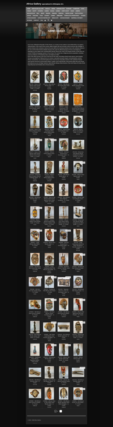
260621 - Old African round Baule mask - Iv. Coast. (35, 108)
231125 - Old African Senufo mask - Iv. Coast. (35, 381)
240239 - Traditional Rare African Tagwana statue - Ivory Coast (35, 359)
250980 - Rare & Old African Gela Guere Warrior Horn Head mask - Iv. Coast (49, 199)
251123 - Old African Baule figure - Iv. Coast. (63, 176)
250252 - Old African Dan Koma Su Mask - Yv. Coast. (78, 268)
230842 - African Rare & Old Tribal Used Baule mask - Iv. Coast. (49, 403)
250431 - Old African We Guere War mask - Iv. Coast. (35, 268)
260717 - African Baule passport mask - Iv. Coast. (78, 85)
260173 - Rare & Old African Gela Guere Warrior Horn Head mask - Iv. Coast (35, 154)
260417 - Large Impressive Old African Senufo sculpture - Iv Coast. (63, 109)
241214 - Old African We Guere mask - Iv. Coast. (78, 291)
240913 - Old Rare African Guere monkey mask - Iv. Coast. (49, 314)
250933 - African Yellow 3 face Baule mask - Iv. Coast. (34, 221)
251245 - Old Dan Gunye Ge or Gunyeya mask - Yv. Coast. (63, 154)
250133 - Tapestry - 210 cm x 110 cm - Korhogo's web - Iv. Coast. (63, 291)
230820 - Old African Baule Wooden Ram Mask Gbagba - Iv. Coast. (63, 403)
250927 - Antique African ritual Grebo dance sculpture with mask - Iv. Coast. (49, 222)
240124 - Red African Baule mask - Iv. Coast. (49, 359)
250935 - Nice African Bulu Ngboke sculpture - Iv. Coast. (64, 199)
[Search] (48, 20)
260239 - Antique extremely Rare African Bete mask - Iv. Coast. (49, 131)
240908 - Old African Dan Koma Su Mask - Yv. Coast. (64, 313)
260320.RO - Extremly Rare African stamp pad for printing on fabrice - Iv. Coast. (78, 109)
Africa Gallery (45, 3)
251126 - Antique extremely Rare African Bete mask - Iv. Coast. (49, 177)
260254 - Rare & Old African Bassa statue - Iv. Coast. (35, 131)
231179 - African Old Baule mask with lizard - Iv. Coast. (63, 359)
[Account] (45, 20)
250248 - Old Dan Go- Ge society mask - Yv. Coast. (35, 291)
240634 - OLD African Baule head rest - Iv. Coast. (64, 336)
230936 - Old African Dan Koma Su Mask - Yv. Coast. (35, 402)
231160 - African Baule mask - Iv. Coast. (78, 359)
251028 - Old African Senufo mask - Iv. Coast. (35, 199)
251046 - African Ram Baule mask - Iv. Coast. (78, 176)
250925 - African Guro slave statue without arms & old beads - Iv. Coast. (64, 222)
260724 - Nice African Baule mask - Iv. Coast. (49, 85)
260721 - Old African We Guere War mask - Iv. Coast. (64, 85)
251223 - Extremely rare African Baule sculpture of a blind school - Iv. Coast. (78, 154)
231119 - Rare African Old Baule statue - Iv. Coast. (49, 381)
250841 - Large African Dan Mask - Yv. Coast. (35, 244)
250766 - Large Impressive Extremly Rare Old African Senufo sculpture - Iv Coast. (78, 245)
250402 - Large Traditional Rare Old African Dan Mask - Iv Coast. (49, 269)
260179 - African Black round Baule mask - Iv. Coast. (78, 131)
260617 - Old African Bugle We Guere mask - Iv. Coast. (49, 108)
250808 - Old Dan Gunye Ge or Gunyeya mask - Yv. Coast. (63, 245)
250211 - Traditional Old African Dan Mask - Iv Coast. (49, 291)
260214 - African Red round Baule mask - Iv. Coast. (64, 131)
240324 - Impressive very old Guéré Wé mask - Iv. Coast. (78, 336)
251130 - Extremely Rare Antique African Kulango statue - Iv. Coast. (35, 177)
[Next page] (61, 411)
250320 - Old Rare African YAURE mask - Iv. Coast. (64, 268)
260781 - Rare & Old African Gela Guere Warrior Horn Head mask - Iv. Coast (35, 86)
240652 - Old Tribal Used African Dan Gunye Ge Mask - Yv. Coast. (49, 337)
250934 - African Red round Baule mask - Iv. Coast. (78, 199)
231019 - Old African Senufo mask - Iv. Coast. (78, 381)
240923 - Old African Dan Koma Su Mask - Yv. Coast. (35, 313)
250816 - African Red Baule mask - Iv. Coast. (49, 244)
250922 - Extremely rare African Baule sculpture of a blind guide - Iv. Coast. (78, 222)
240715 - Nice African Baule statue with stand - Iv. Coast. (35, 336)
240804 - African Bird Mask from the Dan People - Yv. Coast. (78, 313)
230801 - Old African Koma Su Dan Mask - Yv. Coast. (78, 402)
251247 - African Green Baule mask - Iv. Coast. (49, 153)
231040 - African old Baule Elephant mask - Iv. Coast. (64, 381)
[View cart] (51, 20)
